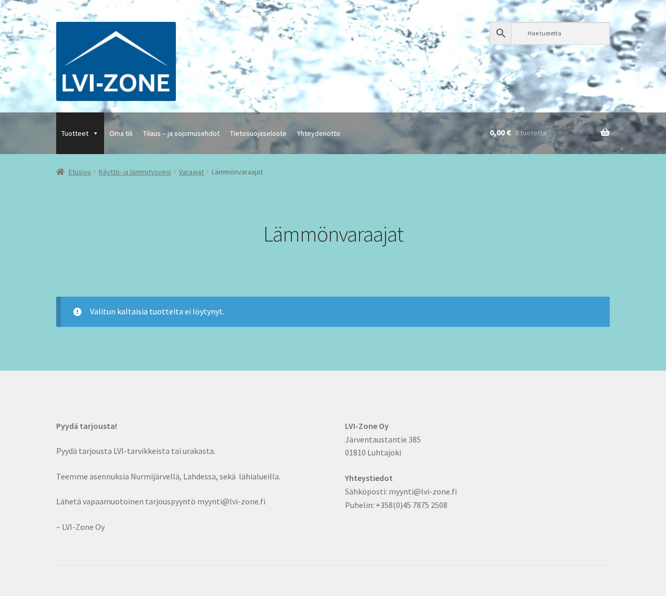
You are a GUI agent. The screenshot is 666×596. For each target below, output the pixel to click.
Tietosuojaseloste (258, 133)
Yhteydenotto (318, 133)
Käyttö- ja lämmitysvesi (135, 171)
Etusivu (80, 171)
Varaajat (191, 171)
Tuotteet (74, 133)
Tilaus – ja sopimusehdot (181, 133)
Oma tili (121, 133)
